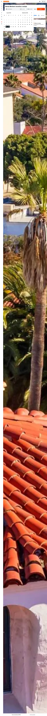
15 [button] (15, 22)
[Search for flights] (1, 4)
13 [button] (18, 22)
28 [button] (13, 26)
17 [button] (4, 24)
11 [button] (6, 22)
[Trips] (1, 19)
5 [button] (31, 17)
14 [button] (13, 22)
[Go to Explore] (1, 13)
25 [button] (6, 26)
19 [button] (8, 24)
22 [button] (15, 24)
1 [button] (15, 17)
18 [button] (6, 24)
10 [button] (4, 22)
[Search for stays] (1, 6)
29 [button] (15, 26)
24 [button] (4, 26)
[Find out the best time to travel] (1, 17)
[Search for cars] (1, 8)
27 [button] (18, 26)
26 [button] (8, 26)
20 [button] (18, 24)
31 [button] (4, 28)
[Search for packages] (1, 10)
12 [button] (8, 22)
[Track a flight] (1, 15)
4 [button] (29, 17)
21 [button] (13, 24)
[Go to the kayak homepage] (6, 1)
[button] (2, 1)
